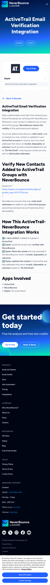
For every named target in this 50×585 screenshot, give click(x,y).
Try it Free (31, 68)
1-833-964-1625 (15, 492)
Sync (4, 379)
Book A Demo (29, 345)
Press (4, 418)
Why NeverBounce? (10, 408)
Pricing (5, 389)
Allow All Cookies (25, 575)
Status (4, 441)
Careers (5, 423)
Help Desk (13, 512)
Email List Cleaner (9, 370)
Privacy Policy (7, 464)
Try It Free (10, 345)
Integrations (7, 394)
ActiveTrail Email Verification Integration (21, 84)
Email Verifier (7, 374)
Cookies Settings (25, 581)
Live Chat (16, 507)
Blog (4, 446)
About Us (6, 413)
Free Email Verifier (9, 451)
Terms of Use (7, 469)
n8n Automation (8, 384)
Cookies (5, 551)
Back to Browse (13, 98)
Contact (5, 487)
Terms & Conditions (9, 548)
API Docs (5, 436)
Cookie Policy (7, 474)
